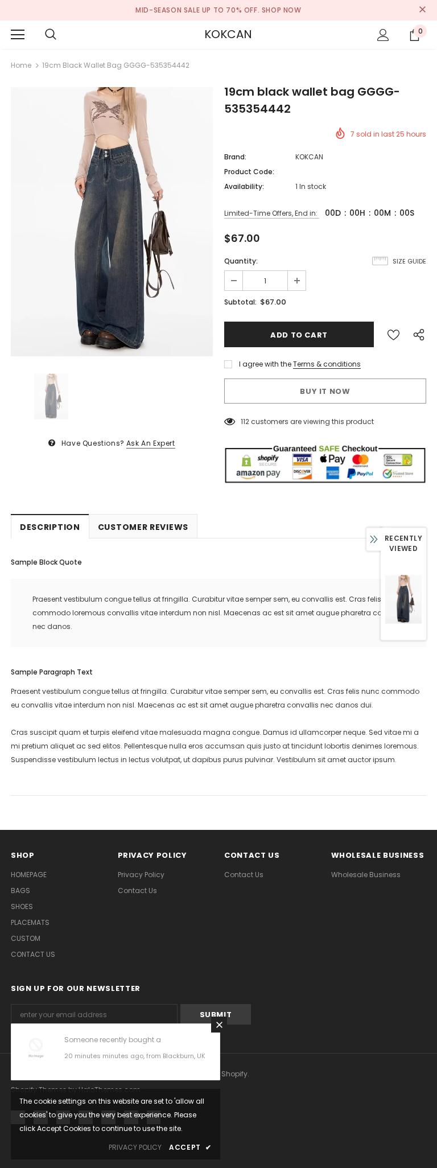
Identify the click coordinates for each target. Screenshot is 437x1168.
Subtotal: (240, 302)
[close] (422, 10)
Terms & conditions (327, 364)
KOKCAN (218, 34)
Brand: (235, 157)
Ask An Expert (150, 443)
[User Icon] (383, 35)
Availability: (244, 186)
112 (245, 421)
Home (21, 65)
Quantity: (241, 261)
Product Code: (249, 171)
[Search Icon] (50, 34)
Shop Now (282, 10)
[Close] (219, 1025)
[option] (112, 221)
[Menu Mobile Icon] (17, 35)
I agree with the (265, 364)
